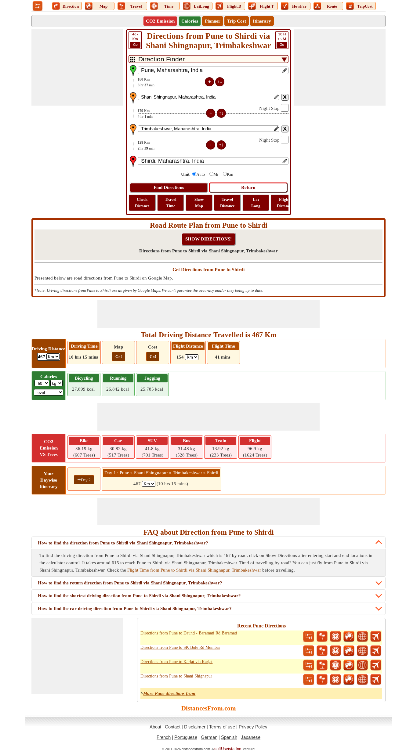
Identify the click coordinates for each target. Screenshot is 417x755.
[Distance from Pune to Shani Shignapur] (309, 680)
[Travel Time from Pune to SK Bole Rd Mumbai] (335, 651)
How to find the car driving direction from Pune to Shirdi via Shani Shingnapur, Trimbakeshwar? (135, 608)
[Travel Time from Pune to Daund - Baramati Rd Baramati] (335, 636)
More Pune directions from (169, 693)
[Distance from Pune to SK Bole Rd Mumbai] (309, 651)
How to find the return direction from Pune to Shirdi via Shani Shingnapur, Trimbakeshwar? (130, 582)
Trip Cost (236, 21)
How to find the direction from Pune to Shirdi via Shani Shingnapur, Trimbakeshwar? (123, 542)
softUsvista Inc (227, 748)
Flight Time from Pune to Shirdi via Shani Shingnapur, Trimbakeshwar (194, 570)
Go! (118, 356)
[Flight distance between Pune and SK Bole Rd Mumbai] (376, 651)
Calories (189, 21)
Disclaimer (194, 726)
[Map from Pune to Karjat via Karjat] (349, 665)
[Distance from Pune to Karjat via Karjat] (309, 665)
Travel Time (170, 202)
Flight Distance (284, 202)
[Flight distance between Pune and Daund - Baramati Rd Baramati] (376, 636)
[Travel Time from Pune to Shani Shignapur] (335, 680)
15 (281, 39)
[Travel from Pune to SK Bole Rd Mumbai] (322, 651)
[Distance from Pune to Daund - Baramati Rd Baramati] (309, 636)
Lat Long (255, 202)
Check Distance (142, 202)
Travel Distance (227, 202)
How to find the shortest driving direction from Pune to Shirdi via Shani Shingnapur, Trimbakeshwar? (139, 595)
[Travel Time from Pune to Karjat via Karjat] (335, 665)
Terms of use (222, 726)
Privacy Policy (253, 726)
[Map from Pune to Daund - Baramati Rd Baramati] (349, 636)
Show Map (199, 202)
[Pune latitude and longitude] (362, 636)
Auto (200, 174)
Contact (172, 726)
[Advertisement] (77, 67)
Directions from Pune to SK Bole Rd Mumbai (180, 647)
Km (230, 174)
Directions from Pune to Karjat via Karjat (176, 661)
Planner (212, 21)
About (155, 726)
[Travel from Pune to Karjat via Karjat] (322, 665)
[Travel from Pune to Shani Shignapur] (322, 680)
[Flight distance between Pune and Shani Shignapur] (376, 680)
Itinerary (262, 21)
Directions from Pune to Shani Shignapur (176, 676)
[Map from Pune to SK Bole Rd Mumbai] (349, 651)
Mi (215, 174)
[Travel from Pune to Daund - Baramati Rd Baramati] (322, 636)
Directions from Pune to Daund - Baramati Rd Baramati (188, 633)
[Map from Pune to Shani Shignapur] (349, 680)
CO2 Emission (160, 21)
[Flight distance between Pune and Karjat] (376, 665)
